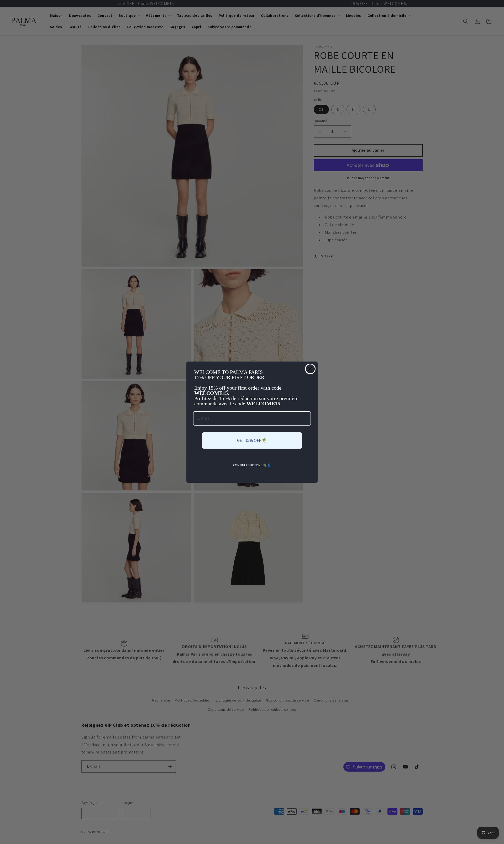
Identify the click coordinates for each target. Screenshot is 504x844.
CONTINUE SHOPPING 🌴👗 (252, 465)
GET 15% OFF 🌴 (252, 440)
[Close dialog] (310, 369)
